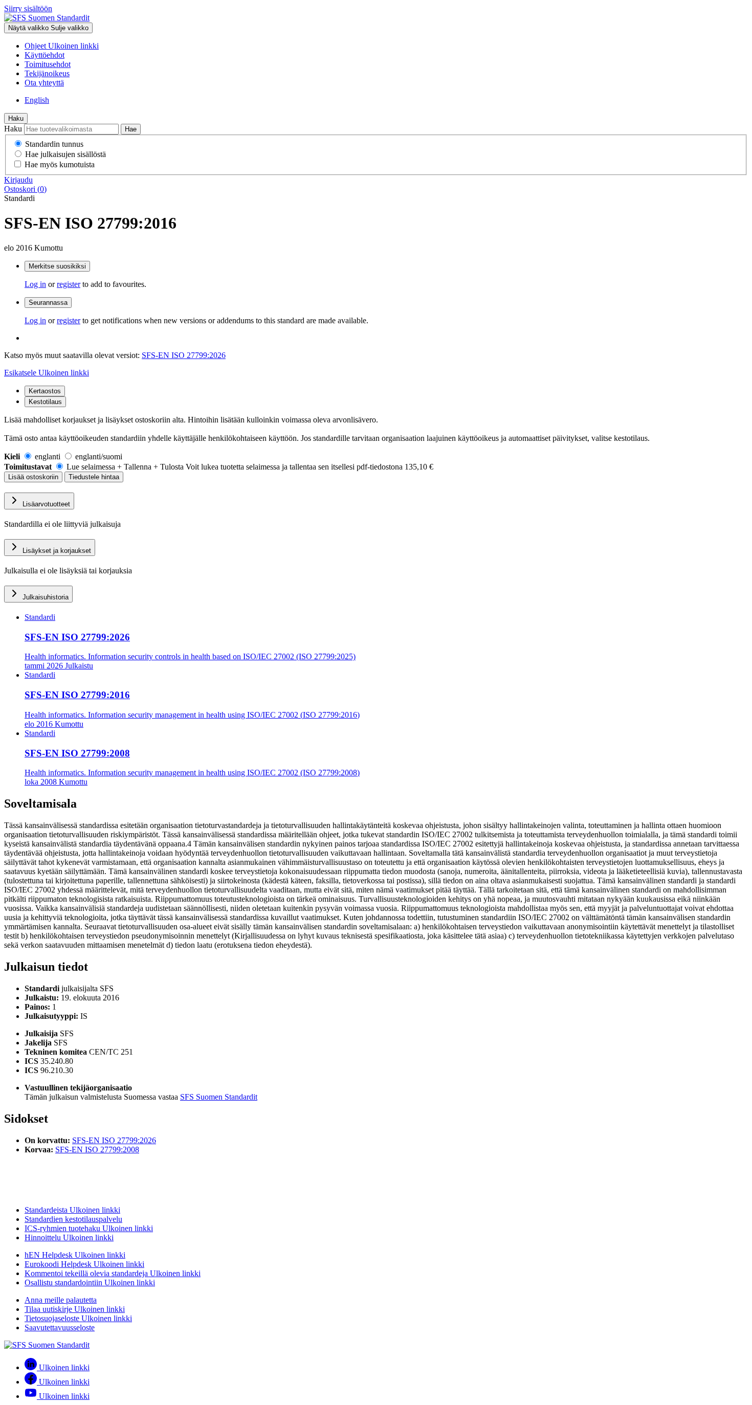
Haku (16, 118)
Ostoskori (25, 189)
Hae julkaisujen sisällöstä (65, 154)
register (68, 284)
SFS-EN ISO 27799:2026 (184, 355)
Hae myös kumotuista (60, 164)
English (37, 100)
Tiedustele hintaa (94, 477)
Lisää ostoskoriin (33, 477)
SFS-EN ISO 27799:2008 (97, 1149)
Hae (131, 129)
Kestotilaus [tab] (45, 402)
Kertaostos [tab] (45, 391)
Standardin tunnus (54, 144)
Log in (35, 284)
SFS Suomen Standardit (218, 1096)
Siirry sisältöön (28, 8)
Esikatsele (46, 372)
